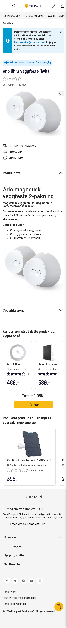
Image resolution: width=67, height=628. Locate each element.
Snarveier (10, 537)
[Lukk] (60, 32)
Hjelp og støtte (14, 555)
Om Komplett (13, 564)
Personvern (9, 591)
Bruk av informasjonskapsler (19, 597)
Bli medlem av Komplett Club (26, 524)
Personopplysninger (14, 603)
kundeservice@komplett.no (29, 42)
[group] (33, 113)
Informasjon (12, 546)
